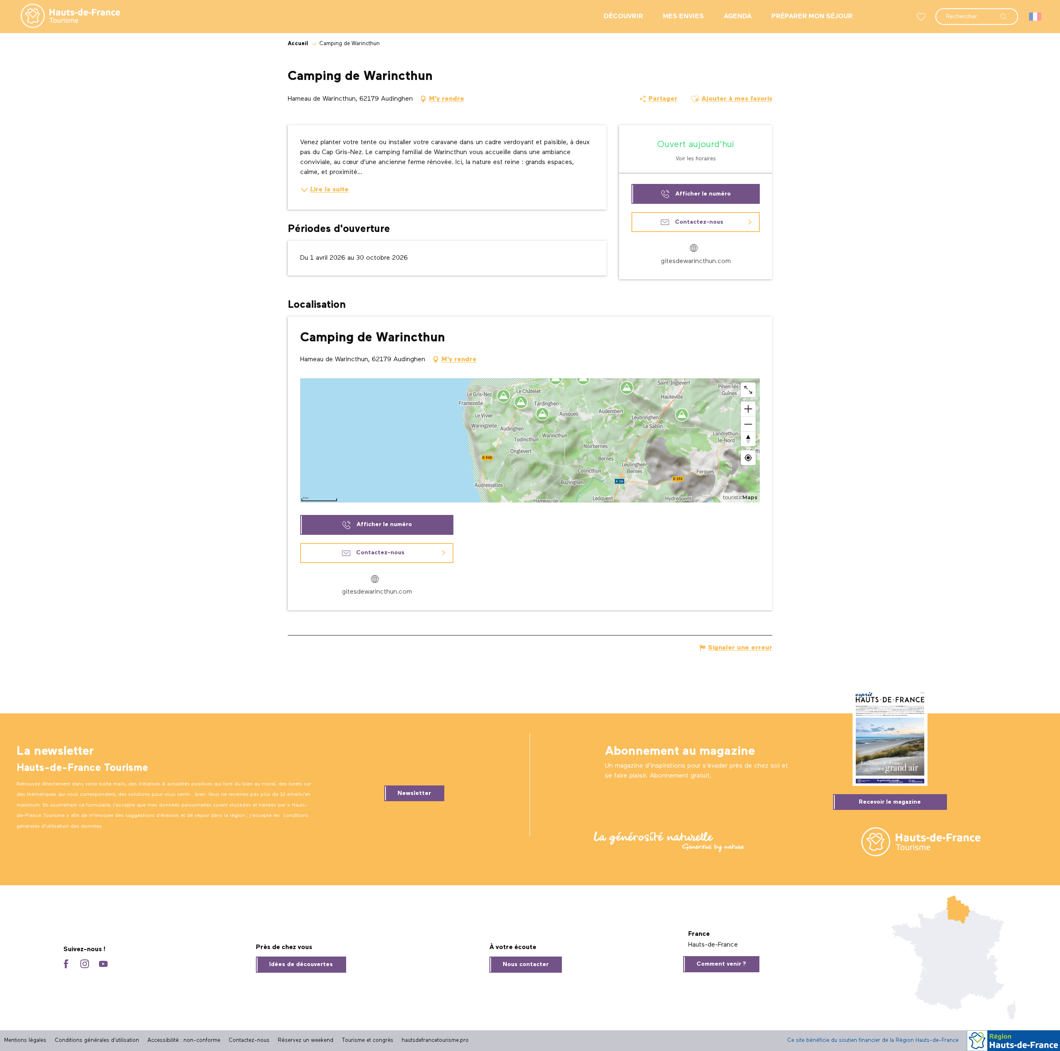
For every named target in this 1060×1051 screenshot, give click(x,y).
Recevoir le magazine (890, 802)
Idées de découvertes (301, 964)
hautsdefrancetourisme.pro (435, 1040)
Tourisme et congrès (367, 1040)
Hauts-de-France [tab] (713, 945)
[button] (977, 12)
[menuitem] (63, 16)
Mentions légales (25, 1040)
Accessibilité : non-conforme (183, 1040)
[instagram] (84, 964)
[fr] (1036, 16)
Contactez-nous (249, 1040)
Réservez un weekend (305, 1040)
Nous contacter (526, 964)
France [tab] (699, 934)
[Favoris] (922, 16)
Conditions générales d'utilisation (97, 1040)
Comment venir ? (721, 964)
